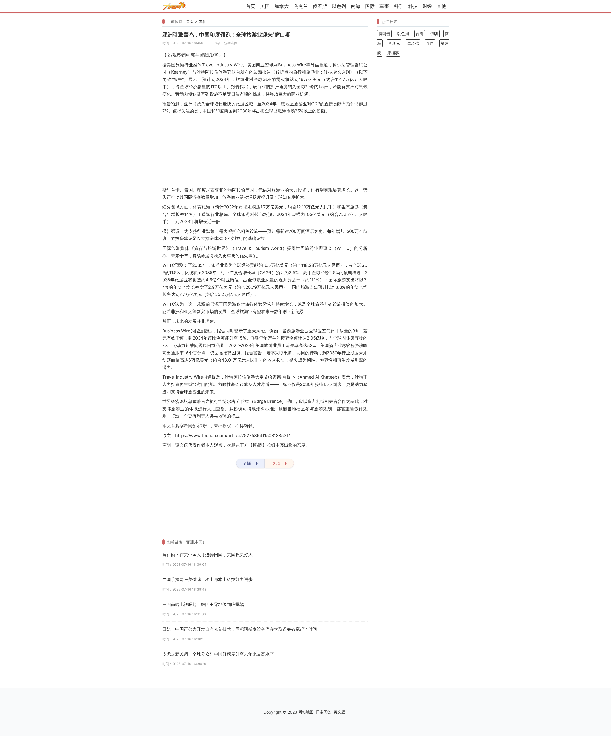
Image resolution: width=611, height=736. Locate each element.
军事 (384, 6)
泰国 (430, 43)
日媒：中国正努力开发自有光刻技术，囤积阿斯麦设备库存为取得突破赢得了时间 (239, 629)
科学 (398, 6)
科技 (413, 6)
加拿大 (281, 6)
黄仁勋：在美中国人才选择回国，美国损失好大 (207, 554)
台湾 (420, 33)
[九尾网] (174, 6)
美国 (265, 6)
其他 (441, 6)
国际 (370, 6)
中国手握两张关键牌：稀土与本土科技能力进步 (207, 579)
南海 (355, 6)
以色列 (339, 6)
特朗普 (384, 33)
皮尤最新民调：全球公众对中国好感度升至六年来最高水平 (218, 653)
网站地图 (306, 711)
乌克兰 (301, 6)
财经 (427, 6)
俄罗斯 (320, 6)
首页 (250, 6)
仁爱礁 (413, 43)
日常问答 (323, 711)
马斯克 (394, 43)
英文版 (339, 711)
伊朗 (434, 33)
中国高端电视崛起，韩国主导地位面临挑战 (203, 604)
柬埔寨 (393, 52)
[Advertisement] (265, 150)
